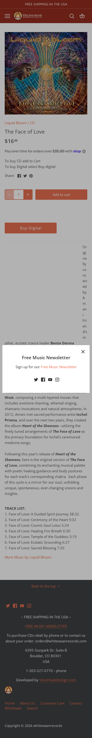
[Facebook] (43, 379)
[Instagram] (57, 379)
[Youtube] (50, 379)
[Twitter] (36, 379)
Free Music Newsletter (59, 366)
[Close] (83, 352)
